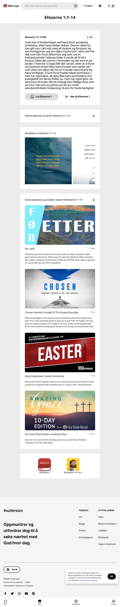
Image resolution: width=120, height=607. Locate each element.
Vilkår (27, 582)
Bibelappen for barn (73, 472)
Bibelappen (44, 472)
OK (111, 576)
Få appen (88, 6)
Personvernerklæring (13, 582)
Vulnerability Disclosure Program (18, 585)
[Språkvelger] (100, 6)
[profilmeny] (110, 6)
